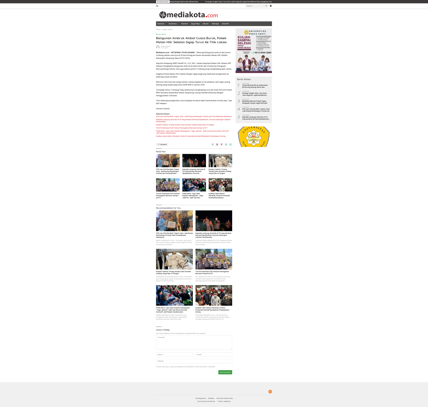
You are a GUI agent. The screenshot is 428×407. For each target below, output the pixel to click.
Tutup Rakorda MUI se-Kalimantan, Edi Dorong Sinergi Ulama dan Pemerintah (255, 86)
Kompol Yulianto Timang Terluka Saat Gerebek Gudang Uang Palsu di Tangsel (185, 125)
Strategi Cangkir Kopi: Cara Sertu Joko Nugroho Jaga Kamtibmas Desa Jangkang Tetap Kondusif (213, 2)
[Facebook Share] (212, 144)
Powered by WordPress (206, 401)
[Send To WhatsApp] (230, 144)
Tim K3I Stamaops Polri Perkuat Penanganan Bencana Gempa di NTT (182, 128)
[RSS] (270, 392)
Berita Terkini (161, 34)
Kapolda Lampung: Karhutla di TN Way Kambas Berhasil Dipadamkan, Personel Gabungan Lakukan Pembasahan (193, 121)
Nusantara (173, 24)
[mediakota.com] (187, 15)
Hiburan (206, 24)
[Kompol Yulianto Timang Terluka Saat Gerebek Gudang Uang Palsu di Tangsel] (220, 160)
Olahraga (215, 24)
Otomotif (225, 24)
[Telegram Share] (226, 144)
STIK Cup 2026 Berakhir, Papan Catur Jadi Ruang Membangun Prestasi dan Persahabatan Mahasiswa (194, 116)
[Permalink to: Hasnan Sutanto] (158, 47)
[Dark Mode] (271, 6)
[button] (266, 6)
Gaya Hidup (195, 24)
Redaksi (211, 398)
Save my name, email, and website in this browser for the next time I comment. (186, 367)
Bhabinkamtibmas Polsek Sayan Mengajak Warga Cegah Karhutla (254, 102)
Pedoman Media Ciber (225, 398)
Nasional (160, 24)
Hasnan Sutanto (165, 46)
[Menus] (157, 6)
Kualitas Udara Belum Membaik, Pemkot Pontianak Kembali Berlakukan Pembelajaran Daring (190, 136)
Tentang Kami (200, 398)
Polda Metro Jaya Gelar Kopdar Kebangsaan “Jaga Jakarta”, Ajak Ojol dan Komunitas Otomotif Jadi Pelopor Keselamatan (192, 132)
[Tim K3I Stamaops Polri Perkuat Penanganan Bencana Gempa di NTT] (168, 185)
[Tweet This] (217, 144)
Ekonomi (184, 24)
